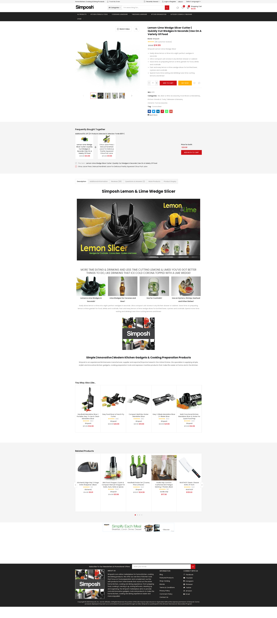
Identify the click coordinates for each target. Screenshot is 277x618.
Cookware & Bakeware (120, 14)
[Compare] (199, 83)
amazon (188, 591)
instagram (189, 581)
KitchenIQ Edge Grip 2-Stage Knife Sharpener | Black (88, 483)
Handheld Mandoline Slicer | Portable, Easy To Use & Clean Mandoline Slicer (88, 416)
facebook (189, 575)
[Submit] (193, 566)
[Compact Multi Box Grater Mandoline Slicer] (138, 399)
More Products (154, 181)
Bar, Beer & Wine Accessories (169, 96)
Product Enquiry (170, 181)
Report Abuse (153, 115)
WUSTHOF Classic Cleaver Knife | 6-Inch (189, 483)
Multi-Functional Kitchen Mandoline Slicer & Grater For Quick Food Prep (189, 416)
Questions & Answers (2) (135, 181)
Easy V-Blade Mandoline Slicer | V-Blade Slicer (164, 415)
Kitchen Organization (158, 14)
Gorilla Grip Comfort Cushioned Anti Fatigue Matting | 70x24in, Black (164, 484)
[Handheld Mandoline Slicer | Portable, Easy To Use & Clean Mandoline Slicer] (88, 399)
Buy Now (185, 83)
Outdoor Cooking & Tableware (181, 14)
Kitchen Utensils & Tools (99, 14)
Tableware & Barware (139, 14)
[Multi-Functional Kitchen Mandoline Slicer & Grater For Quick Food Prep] (189, 399)
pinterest (189, 584)
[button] (181, 1)
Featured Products (167, 578)
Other (79, 19)
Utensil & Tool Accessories (157, 103)
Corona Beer (157, 106)
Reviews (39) (116, 181)
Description (81, 181)
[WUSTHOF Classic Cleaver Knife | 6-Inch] (189, 467)
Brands (162, 584)
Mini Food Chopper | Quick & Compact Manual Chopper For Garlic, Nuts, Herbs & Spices (113, 484)
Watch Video (125, 29)
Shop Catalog (165, 581)
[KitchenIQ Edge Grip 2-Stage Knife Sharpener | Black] (88, 467)
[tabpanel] (88, 482)
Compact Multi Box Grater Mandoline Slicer (138, 415)
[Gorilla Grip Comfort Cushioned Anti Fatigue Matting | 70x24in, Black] (164, 467)
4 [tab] (141, 514)
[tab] (81, 181)
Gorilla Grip (164, 492)
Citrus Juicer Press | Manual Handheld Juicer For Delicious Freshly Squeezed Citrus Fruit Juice (106, 149)
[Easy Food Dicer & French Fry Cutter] (113, 399)
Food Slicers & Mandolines (190, 96)
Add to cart (168, 83)
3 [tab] (139, 514)
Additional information (99, 181)
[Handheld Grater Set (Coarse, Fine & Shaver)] (138, 467)
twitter (188, 587)
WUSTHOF (189, 489)
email (187, 594)
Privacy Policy (165, 591)
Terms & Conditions (167, 587)
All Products (81, 14)
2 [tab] (137, 514)
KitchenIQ (88, 489)
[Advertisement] (138, 548)
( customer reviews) (163, 42)
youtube (189, 578)
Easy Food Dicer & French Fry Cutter (113, 415)
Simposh (156, 39)
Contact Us (164, 597)
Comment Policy (166, 594)
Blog (161, 574)
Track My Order (114, 2)
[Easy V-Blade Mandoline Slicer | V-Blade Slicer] (164, 399)
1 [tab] (135, 514)
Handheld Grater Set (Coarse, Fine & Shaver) (138, 483)
